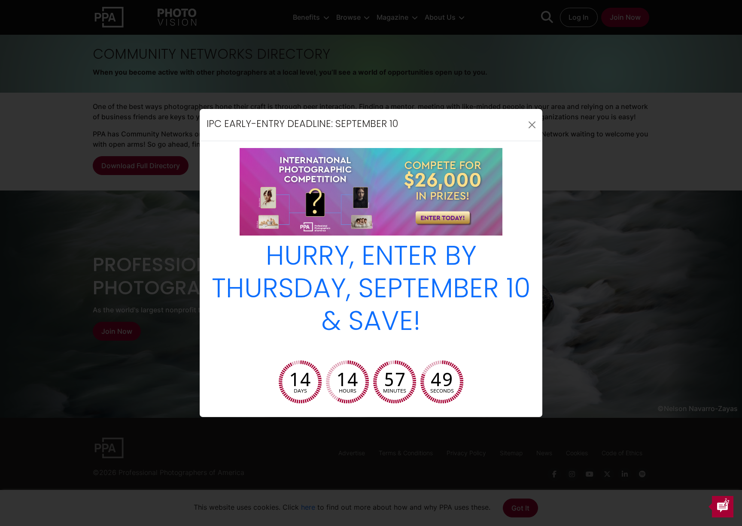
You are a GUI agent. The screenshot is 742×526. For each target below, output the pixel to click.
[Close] (532, 125)
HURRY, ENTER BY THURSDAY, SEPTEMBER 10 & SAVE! (371, 290)
